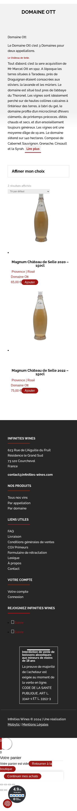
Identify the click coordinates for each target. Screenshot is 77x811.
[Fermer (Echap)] (1, 784)
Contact (14, 569)
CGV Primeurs (18, 547)
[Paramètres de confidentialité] (7, 803)
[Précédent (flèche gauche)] (1, 790)
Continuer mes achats (22, 776)
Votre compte (18, 592)
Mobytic (14, 724)
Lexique (13, 558)
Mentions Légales (35, 724)
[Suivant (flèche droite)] (5, 790)
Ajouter (30, 282)
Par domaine (17, 508)
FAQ (11, 531)
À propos (14, 563)
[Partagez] (5, 784)
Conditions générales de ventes (31, 542)
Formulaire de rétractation (27, 553)
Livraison (14, 536)
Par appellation (19, 503)
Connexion (15, 597)
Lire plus (32, 149)
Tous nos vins (18, 497)
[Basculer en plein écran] (9, 784)
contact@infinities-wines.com (30, 475)
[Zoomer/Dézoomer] (13, 784)
